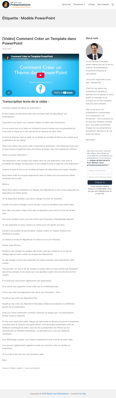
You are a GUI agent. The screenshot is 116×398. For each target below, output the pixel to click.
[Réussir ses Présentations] (16, 4)
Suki (84, 393)
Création (13, 368)
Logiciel (19, 368)
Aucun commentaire (32, 368)
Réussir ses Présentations (57, 393)
